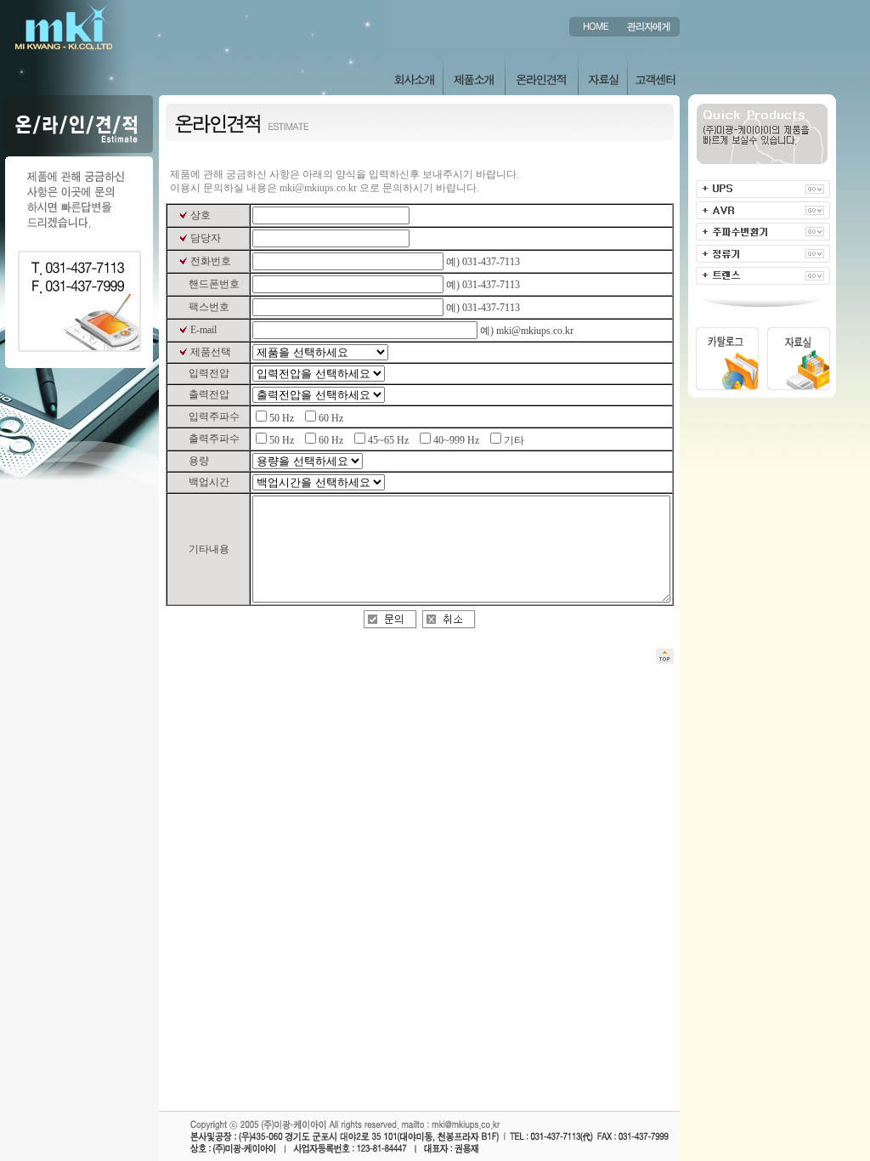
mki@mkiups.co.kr (318, 188)
